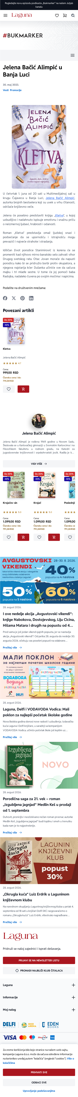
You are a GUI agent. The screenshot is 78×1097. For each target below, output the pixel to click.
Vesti (6, 90)
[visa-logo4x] (10, 1037)
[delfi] (9, 1025)
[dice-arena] (28, 1025)
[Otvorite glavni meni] (5, 15)
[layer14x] (52, 1037)
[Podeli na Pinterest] (22, 298)
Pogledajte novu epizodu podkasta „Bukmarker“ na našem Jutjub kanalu (39, 5)
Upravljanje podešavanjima (39, 1090)
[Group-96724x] (42, 1037)
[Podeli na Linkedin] (31, 298)
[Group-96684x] (50, 1025)
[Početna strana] (22, 15)
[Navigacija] (39, 55)
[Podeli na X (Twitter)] (14, 298)
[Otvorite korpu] (65, 15)
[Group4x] (32, 1037)
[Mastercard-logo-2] (22, 1037)
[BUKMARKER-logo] (23, 35)
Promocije (16, 90)
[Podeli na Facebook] (5, 298)
